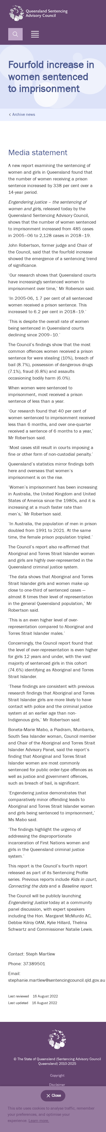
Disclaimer (57, 1085)
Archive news (23, 115)
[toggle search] (15, 34)
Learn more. (39, 1121)
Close (56, 1095)
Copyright (57, 1075)
